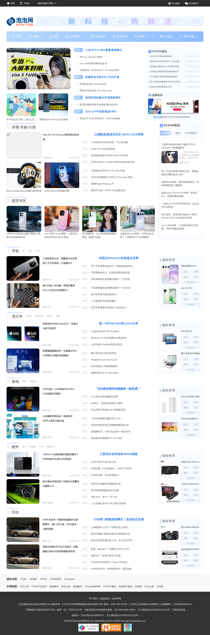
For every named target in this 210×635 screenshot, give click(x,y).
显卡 (24, 446)
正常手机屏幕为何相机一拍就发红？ (109, 307)
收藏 (13, 3)
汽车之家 (24, 586)
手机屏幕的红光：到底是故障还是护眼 (110, 272)
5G (23, 251)
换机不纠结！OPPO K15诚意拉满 (108, 190)
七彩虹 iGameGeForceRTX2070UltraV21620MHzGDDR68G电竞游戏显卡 (191, 484)
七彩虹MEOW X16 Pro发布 (105, 331)
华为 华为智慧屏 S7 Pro (191, 419)
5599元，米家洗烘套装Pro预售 (107, 403)
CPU (41, 446)
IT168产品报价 (39, 586)
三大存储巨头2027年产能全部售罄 (108, 503)
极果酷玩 (77, 586)
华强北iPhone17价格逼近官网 (118, 258)
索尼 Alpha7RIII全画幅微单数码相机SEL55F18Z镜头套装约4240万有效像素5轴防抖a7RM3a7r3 (191, 527)
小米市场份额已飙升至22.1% (105, 418)
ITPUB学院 (55, 579)
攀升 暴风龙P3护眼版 (190, 353)
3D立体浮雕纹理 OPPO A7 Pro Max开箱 (111, 177)
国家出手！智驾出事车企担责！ (107, 555)
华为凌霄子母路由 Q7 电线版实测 (108, 409)
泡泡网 (33, 579)
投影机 (33, 381)
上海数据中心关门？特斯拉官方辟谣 (109, 527)
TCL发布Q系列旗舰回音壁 (104, 396)
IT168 (23, 579)
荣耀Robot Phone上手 (102, 183)
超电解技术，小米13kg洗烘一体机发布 (110, 431)
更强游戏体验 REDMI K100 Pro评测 (109, 155)
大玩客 (159, 586)
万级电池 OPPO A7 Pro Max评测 (108, 170)
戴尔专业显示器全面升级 (103, 353)
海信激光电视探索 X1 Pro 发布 (106, 438)
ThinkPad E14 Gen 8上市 (104, 359)
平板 (58, 316)
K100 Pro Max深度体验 (103, 149)
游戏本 (49, 316)
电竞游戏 (100, 36)
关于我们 (93, 598)
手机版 (27, 3)
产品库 (168, 36)
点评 (186, 272)
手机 (19, 36)
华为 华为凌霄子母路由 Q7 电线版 (191, 396)
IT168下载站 (109, 586)
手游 (38, 251)
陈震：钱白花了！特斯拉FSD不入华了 (110, 549)
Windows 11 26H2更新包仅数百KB (108, 338)
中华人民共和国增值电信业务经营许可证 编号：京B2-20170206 (94, 604)
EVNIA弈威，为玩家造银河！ (106, 475)
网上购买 (191, 282)
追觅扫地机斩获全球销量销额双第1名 (110, 425)
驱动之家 (65, 586)
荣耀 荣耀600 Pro (189, 266)
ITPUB (43, 579)
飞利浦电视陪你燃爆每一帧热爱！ (118, 388)
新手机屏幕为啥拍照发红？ (104, 294)
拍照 (30, 251)
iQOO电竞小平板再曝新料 (104, 366)
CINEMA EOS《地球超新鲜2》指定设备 (111, 568)
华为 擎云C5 (186, 331)
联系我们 (105, 598)
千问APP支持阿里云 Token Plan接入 (109, 562)
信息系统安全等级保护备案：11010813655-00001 (110, 609)
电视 (24, 381)
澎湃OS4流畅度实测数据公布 (106, 483)
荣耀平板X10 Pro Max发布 (104, 372)
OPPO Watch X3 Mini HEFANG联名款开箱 (113, 162)
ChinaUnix (69, 579)
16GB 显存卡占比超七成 (103, 462)
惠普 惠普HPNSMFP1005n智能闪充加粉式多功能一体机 (191, 549)
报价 (196, 277)
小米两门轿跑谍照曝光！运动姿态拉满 (119, 519)
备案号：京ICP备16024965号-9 (88, 615)
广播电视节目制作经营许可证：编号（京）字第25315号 (53, 609)
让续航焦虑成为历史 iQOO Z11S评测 (118, 134)
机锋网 (138, 586)
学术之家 (149, 586)
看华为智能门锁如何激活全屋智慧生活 (110, 533)
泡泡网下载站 (125, 586)
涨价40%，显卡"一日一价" (104, 497)
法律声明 (116, 598)
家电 (56, 36)
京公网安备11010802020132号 (154, 609)
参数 (186, 277)
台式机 (29, 316)
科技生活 (122, 36)
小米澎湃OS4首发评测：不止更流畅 (109, 142)
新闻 (85, 266)
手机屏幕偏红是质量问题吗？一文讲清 (110, 287)
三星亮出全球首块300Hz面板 (119, 454)
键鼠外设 (51, 446)
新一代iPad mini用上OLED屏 (118, 323)
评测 (85, 142)
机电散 (33, 446)
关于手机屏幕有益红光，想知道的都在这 (111, 266)
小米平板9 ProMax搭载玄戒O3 (106, 344)
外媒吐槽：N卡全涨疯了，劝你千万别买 (111, 468)
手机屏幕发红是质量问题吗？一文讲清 (110, 279)
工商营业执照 (178, 609)
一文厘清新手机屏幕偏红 (103, 301)
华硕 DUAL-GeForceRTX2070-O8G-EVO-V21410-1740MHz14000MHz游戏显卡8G (191, 462)
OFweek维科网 (92, 586)
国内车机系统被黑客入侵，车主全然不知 (111, 540)
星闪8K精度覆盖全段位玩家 (105, 490)
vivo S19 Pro (186, 288)
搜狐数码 (54, 586)
